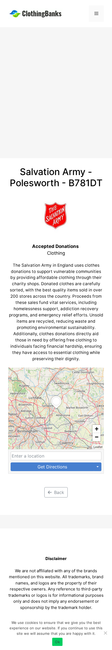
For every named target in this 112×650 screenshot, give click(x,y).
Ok (57, 642)
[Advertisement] (56, 86)
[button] (56, 408)
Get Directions (52, 466)
